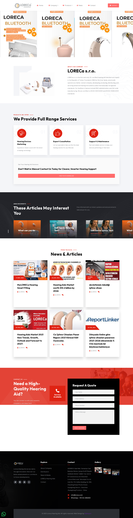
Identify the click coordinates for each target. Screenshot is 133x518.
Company (53, 5)
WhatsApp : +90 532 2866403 (80, 498)
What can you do (98, 230)
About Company (46, 468)
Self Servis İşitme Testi (65, 230)
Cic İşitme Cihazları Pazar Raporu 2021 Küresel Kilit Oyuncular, (66, 337)
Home (41, 5)
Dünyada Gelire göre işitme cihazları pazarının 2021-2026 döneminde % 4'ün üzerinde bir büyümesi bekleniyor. (102, 340)
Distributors (45, 472)
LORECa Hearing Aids (48, 479)
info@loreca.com (77, 495)
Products (68, 5)
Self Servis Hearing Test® (28, 229)
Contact (93, 5)
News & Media (45, 475)
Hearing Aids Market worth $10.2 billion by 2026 (63, 287)
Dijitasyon (88, 513)
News (81, 5)
